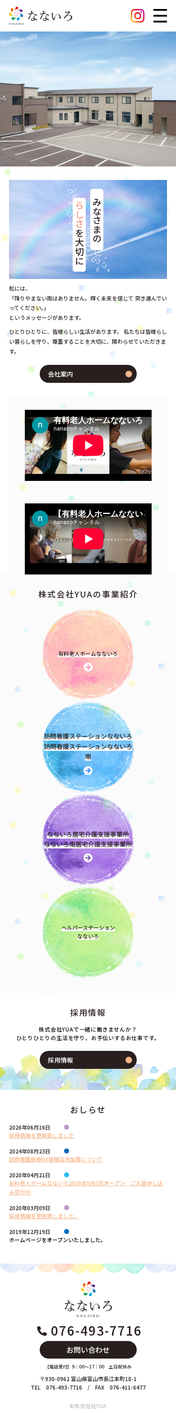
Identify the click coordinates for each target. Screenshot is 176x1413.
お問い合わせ (88, 1349)
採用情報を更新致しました (41, 1135)
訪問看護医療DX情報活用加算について (55, 1159)
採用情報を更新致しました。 (44, 1216)
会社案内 (60, 373)
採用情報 (60, 1059)
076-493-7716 (96, 1330)
